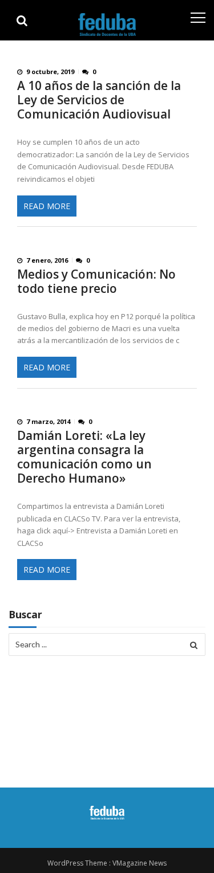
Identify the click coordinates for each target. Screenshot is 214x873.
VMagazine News (139, 863)
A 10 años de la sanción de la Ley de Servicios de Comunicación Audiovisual (99, 100)
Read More (46, 206)
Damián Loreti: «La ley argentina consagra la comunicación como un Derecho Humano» (84, 457)
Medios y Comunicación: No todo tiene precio (96, 281)
